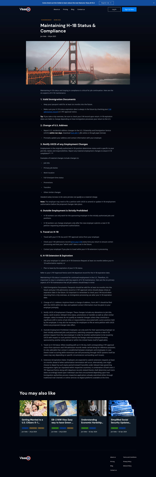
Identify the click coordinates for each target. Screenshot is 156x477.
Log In (114, 9)
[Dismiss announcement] (154, 3)
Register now (105, 3)
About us (57, 9)
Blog (72, 9)
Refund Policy (127, 466)
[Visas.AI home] (25, 9)
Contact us (81, 9)
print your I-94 (76, 242)
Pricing (65, 9)
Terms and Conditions (129, 457)
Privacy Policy (127, 461)
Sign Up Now (129, 9)
